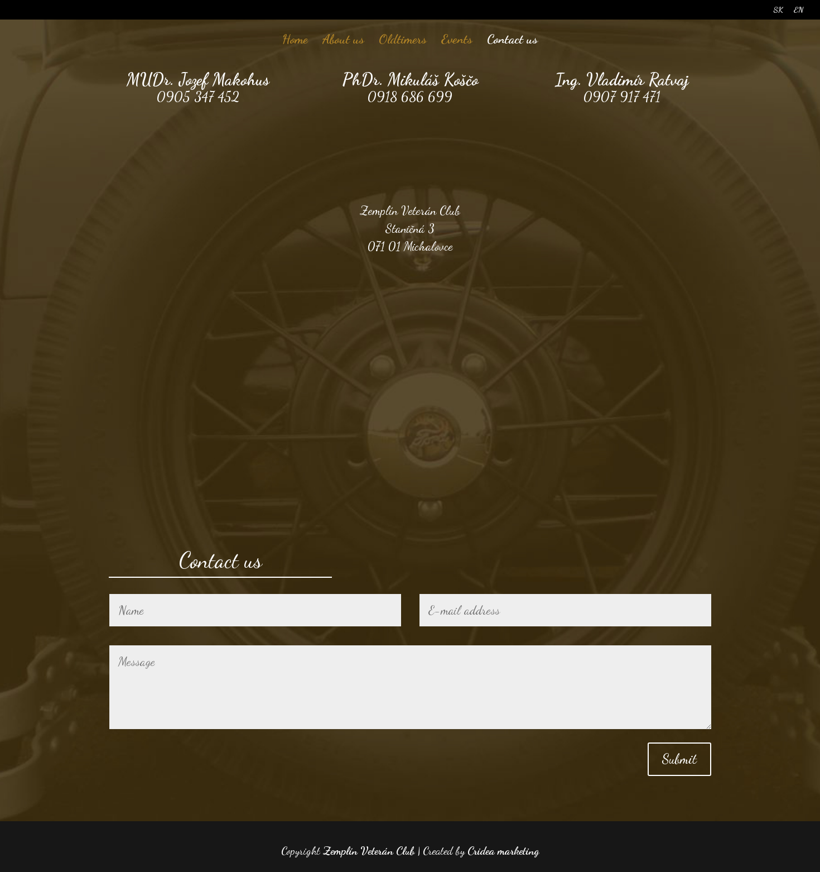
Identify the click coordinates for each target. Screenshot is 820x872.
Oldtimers (403, 40)
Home (295, 40)
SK (778, 10)
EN (798, 10)
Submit (679, 759)
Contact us (512, 40)
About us (343, 40)
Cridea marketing (503, 850)
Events (456, 40)
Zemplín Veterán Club (368, 850)
